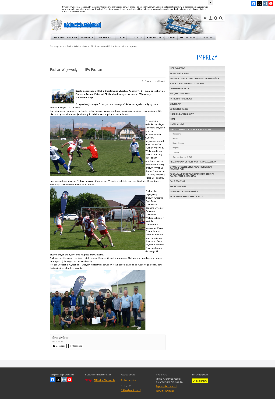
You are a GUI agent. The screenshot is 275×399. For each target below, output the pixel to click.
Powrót (148, 81)
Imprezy (133, 46)
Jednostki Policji (179, 89)
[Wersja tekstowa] (215, 18)
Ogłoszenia (177, 134)
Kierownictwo (177, 68)
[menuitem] (65, 36)
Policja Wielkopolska (77, 46)
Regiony (176, 148)
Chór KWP (175, 104)
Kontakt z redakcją (128, 379)
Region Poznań (178, 143)
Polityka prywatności (165, 390)
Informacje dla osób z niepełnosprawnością (194, 78)
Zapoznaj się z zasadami (166, 386)
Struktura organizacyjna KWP (187, 83)
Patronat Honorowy (181, 99)
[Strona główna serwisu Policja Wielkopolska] (205, 18)
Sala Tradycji (177, 181)
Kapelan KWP (177, 124)
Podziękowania (178, 186)
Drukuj (161, 81)
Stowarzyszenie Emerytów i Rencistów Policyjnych (191, 168)
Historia (175, 138)
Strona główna (57, 46)
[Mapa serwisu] (210, 18)
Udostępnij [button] (60, 346)
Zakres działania (179, 73)
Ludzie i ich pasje (179, 109)
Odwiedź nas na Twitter (58, 379)
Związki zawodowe (180, 94)
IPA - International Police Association (108, 46)
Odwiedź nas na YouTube (69, 379)
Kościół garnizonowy (182, 114)
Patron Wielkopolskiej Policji (186, 196)
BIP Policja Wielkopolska (104, 380)
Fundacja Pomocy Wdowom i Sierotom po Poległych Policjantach (192, 175)
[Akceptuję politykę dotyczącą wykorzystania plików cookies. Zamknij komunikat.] (210, 2)
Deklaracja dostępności (184, 191)
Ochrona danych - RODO (183, 157)
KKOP (173, 119)
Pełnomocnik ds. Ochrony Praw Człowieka (193, 162)
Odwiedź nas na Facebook (52, 379)
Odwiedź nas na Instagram (64, 379)
